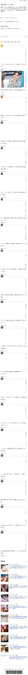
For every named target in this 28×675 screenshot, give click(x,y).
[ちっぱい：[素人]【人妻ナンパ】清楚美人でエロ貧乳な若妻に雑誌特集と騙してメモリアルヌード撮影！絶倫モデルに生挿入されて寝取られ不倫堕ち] (13, 156)
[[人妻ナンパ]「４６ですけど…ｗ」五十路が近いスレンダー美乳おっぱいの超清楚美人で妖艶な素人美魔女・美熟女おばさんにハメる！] (13, 412)
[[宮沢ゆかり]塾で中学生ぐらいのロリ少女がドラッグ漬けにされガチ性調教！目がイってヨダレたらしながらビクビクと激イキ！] (13, 335)
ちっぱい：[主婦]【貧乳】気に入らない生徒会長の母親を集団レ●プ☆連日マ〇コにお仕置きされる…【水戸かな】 (18, 587)
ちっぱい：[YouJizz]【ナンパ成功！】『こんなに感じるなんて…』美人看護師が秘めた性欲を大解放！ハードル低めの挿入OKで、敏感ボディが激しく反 (18, 637)
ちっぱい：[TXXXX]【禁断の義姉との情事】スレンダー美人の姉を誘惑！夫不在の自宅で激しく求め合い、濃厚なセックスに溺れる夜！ (18, 647)
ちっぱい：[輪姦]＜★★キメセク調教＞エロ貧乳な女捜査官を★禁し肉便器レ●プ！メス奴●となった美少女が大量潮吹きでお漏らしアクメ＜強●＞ (18, 627)
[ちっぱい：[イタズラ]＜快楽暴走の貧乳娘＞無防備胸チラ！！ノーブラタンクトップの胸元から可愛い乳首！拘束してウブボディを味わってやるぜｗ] (13, 361)
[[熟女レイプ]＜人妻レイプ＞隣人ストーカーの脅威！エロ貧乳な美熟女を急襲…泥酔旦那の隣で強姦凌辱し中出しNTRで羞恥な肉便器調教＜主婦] (13, 386)
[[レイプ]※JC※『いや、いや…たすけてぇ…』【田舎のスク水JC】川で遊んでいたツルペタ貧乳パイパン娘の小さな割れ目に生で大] (13, 54)
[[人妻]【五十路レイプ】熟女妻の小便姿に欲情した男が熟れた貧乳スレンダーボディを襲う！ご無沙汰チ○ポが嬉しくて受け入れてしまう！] (13, 207)
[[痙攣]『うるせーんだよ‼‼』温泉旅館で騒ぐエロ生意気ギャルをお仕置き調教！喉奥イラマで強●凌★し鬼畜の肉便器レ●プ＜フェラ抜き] (13, 438)
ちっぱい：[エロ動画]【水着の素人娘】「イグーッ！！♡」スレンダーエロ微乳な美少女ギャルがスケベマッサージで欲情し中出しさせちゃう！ (18, 577)
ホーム (3, 17)
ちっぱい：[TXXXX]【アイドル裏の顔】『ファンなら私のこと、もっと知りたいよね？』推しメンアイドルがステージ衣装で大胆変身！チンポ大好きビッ (18, 597)
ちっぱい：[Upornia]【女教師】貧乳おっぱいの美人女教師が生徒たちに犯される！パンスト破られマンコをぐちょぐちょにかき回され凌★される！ (18, 657)
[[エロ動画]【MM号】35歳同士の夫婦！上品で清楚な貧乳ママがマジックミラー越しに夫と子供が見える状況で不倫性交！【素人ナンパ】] (13, 79)
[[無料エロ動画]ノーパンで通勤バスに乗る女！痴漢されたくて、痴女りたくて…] (13, 233)
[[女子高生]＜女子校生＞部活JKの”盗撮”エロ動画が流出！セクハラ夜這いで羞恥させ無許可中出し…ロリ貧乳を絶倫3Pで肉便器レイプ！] (13, 284)
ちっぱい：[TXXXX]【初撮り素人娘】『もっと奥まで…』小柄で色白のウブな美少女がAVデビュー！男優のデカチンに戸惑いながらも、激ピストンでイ (18, 567)
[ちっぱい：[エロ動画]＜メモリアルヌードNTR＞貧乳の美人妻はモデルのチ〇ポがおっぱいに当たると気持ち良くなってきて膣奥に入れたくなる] (13, 105)
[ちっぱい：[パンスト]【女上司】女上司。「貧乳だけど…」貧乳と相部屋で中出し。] (13, 463)
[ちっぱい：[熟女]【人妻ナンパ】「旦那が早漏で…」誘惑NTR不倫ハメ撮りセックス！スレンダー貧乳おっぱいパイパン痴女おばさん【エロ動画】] (13, 258)
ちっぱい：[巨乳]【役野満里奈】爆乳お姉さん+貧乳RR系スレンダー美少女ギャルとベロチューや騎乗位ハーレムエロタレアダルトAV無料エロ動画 (18, 617)
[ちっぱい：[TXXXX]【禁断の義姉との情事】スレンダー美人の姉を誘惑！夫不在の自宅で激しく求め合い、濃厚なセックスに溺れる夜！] (13, 540)
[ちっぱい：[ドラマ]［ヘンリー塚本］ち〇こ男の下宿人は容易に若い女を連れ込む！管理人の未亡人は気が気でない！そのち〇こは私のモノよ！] (13, 182)
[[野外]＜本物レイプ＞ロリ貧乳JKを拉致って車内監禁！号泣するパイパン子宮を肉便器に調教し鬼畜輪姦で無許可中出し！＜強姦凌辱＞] (13, 310)
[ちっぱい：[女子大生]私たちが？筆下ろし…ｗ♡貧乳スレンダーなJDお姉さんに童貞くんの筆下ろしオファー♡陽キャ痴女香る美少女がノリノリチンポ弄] (13, 515)
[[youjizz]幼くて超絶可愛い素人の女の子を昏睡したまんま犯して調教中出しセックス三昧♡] (13, 489)
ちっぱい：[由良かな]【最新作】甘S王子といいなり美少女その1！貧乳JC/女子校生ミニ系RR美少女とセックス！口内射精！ (18, 607)
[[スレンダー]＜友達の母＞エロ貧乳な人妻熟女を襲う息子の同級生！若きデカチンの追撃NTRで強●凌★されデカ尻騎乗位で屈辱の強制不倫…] (13, 130)
